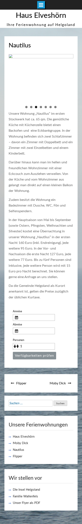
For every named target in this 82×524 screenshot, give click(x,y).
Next (68, 77)
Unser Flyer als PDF (26, 502)
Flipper (21, 383)
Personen (18, 340)
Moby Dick (58, 383)
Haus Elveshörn (41, 15)
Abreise (17, 324)
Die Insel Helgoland (26, 489)
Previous (14, 77)
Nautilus (18, 449)
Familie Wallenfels (25, 496)
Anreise (17, 311)
